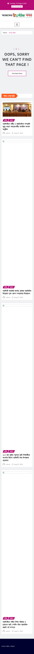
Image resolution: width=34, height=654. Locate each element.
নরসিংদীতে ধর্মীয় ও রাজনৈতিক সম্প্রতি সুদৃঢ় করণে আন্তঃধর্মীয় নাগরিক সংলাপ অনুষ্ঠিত (16, 126)
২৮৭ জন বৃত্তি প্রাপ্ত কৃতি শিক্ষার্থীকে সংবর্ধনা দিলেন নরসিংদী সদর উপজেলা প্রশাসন (16, 457)
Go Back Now (17, 73)
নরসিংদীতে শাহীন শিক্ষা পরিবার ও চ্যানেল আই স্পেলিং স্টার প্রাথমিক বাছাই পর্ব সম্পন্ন (15, 624)
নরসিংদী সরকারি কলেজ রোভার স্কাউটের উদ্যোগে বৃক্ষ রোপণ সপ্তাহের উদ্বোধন (17, 292)
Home (5, 33)
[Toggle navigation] (17, 24)
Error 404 (12, 33)
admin (8, 133)
